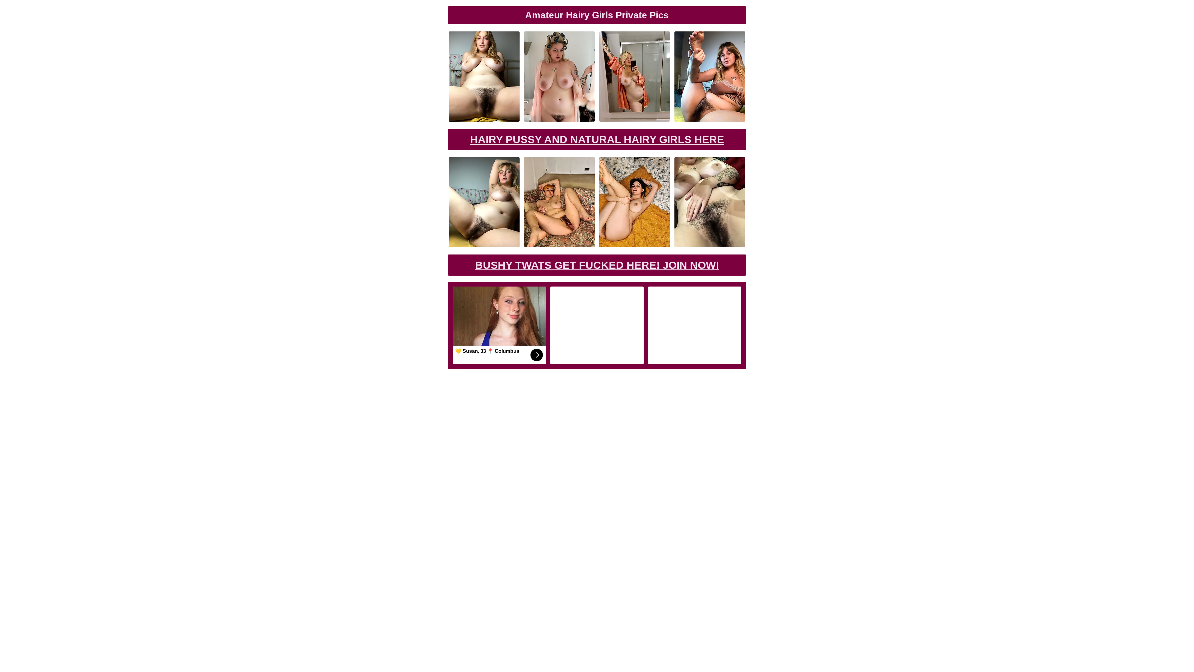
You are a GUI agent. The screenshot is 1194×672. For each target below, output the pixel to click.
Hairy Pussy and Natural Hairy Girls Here (597, 139)
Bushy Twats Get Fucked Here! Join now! (597, 265)
